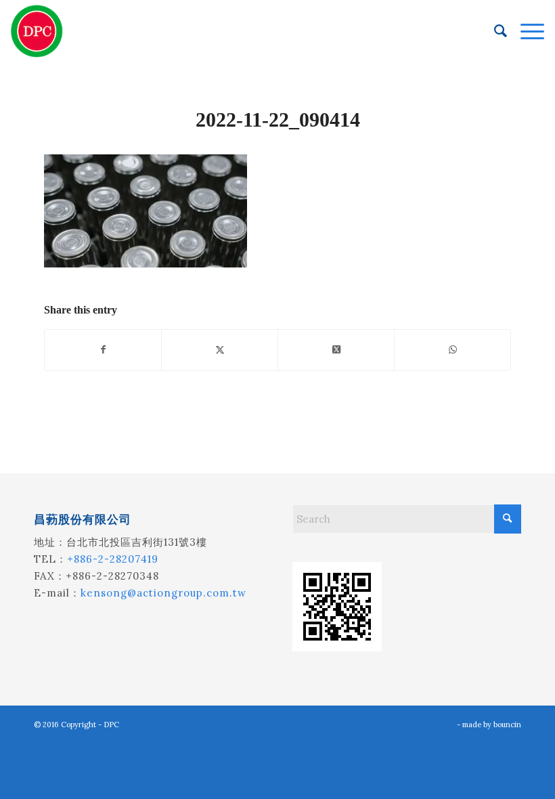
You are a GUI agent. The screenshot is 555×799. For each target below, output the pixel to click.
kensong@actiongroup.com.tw (163, 592)
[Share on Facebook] (103, 350)
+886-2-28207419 (112, 559)
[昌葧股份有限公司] (37, 31)
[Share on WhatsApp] (452, 350)
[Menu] (525, 31)
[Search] (494, 31)
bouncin (507, 724)
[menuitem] (494, 31)
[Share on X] (220, 350)
